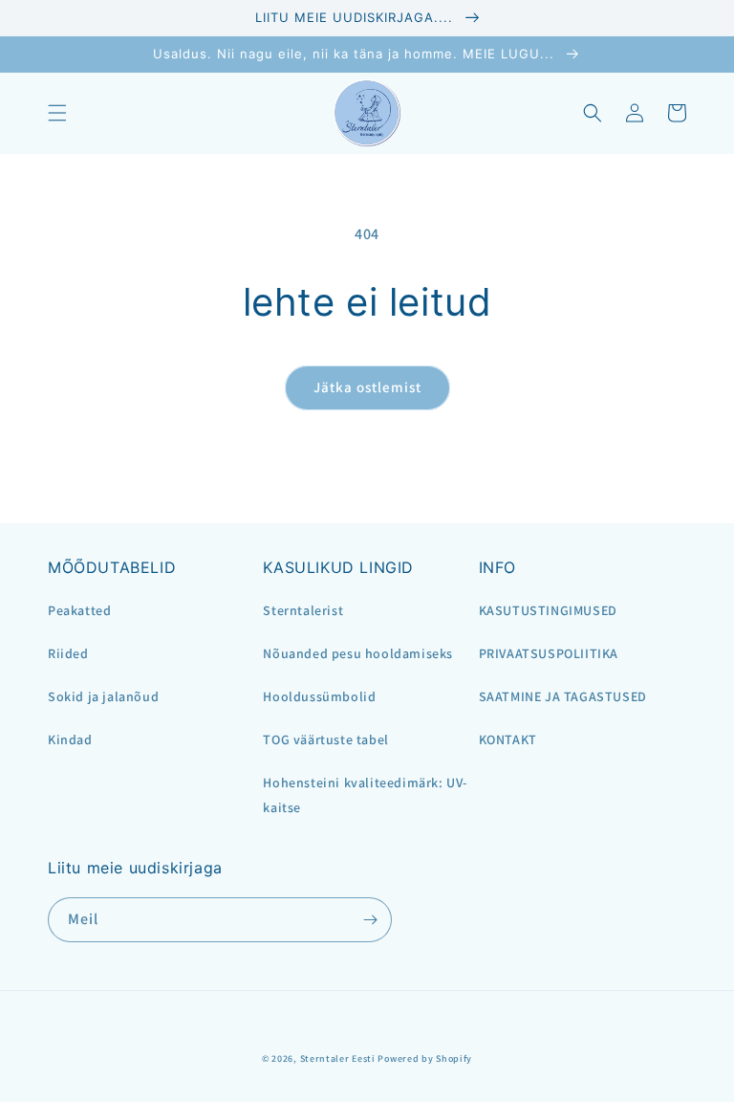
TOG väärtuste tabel (325, 739)
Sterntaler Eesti (338, 1058)
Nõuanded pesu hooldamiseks (358, 653)
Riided (68, 653)
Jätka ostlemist (367, 387)
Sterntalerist (303, 610)
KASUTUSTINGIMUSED (548, 610)
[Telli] (370, 919)
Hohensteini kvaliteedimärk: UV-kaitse (365, 794)
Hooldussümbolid (319, 696)
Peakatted (79, 610)
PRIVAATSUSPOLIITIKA (548, 653)
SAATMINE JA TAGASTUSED (563, 696)
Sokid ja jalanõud (103, 696)
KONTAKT (508, 739)
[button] (57, 113)
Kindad (70, 739)
